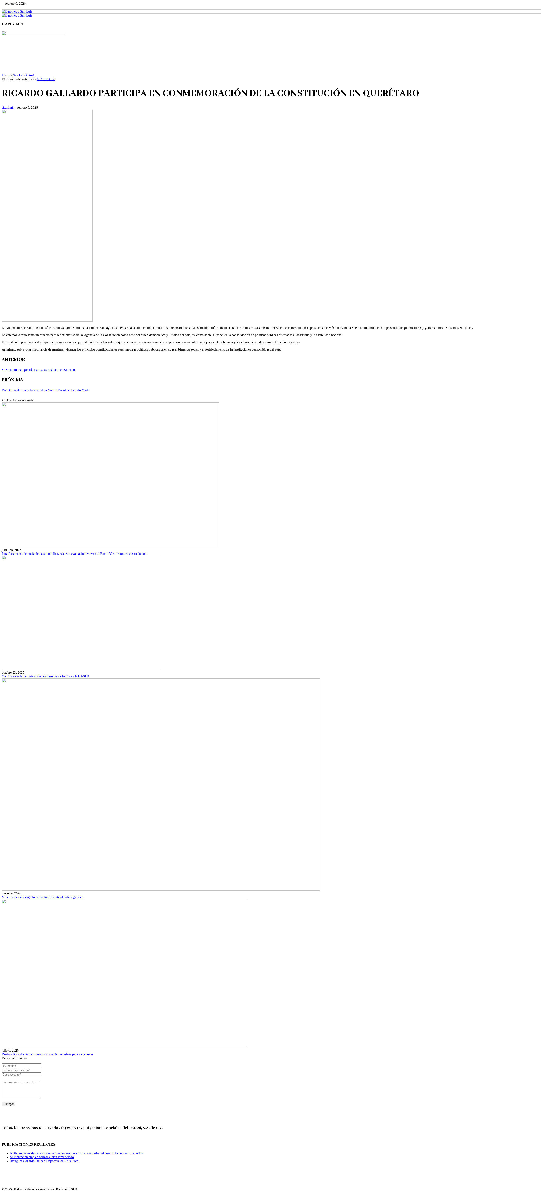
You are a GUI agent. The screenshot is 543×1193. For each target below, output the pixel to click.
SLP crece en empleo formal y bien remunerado (42, 1157)
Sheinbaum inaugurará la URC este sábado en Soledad (38, 370)
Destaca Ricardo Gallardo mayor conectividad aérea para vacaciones (47, 1054)
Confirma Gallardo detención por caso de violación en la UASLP (45, 676)
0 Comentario (46, 79)
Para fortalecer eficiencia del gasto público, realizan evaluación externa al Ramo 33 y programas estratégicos (74, 553)
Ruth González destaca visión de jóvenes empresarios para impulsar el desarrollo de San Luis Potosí (77, 1153)
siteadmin (8, 107)
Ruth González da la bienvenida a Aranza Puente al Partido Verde (46, 390)
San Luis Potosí (23, 75)
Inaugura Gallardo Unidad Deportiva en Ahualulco (44, 1161)
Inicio (5, 75)
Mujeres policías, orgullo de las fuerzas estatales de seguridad (42, 897)
